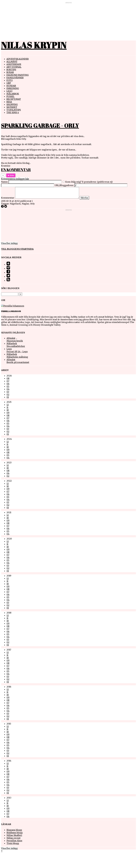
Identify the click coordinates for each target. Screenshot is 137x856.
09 (8, 412)
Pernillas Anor (14, 840)
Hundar (11, 85)
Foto (9, 80)
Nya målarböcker (16, 346)
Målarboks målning (17, 357)
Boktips (11, 69)
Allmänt (11, 61)
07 (8, 381)
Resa (9, 101)
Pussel (10, 96)
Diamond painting (17, 75)
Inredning (12, 88)
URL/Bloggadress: (64, 185)
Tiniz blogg (13, 843)
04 (8, 389)
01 (8, 397)
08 (8, 378)
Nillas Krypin (34, 45)
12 (8, 404)
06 (8, 383)
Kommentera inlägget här (15, 178)
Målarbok (12, 93)
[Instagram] (8, 268)
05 (8, 386)
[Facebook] (8, 272)
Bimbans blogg (15, 832)
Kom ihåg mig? (73, 181)
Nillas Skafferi (14, 835)
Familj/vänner (15, 77)
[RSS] (8, 280)
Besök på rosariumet (18, 362)
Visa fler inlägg (9, 243)
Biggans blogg (14, 830)
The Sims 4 (12, 112)
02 (8, 394)
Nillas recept (13, 838)
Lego (9, 91)
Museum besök (15, 340)
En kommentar (16, 169)
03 (8, 391)
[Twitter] (8, 276)
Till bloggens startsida (17, 249)
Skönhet (11, 107)
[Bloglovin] (8, 264)
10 (8, 410)
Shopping (12, 104)
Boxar (10, 72)
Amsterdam (13, 64)
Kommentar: (8, 197)
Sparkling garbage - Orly (40, 125)
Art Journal (13, 67)
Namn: (4, 181)
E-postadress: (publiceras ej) (97, 181)
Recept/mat (13, 99)
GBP (8, 83)
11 (7, 407)
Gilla (12, 175)
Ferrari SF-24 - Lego (17, 351)
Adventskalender (17, 59)
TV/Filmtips (13, 109)
